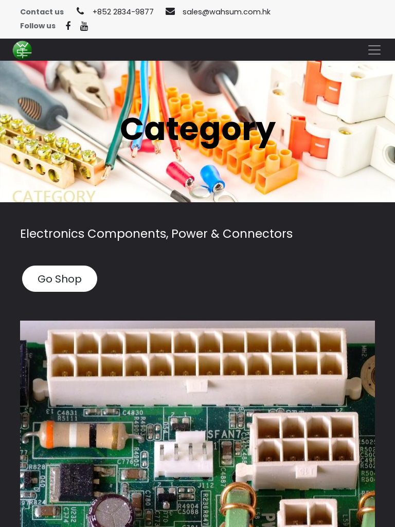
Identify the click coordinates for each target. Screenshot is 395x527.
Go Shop (60, 279)
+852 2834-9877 (123, 12)
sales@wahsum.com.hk (227, 12)
